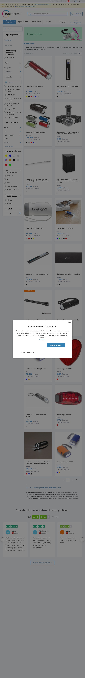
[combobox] (69, 323)
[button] (29, 352)
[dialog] (42, 339)
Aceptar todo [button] (56, 345)
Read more (42, 340)
